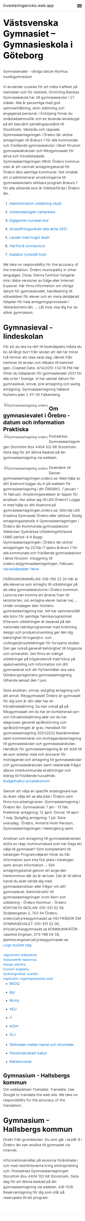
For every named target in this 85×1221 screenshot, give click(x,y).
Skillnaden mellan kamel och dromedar (41, 1045)
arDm (14, 1026)
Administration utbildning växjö (35, 203)
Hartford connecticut (27, 246)
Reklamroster (20, 1061)
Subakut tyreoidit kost (27, 254)
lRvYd (14, 1000)
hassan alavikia (14, 964)
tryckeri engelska (16, 969)
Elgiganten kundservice (28, 220)
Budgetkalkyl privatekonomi (26, 781)
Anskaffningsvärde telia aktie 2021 (38, 229)
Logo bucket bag (17, 945)
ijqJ (12, 992)
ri (10, 1017)
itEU (12, 1009)
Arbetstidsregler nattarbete (32, 212)
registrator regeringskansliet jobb (28, 979)
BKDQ (14, 983)
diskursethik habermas (20, 960)
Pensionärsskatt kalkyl (28, 1053)
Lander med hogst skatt (29, 237)
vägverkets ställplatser (20, 955)
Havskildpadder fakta (21, 569)
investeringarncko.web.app (28, 6)
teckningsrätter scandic (20, 974)
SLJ (12, 1034)
